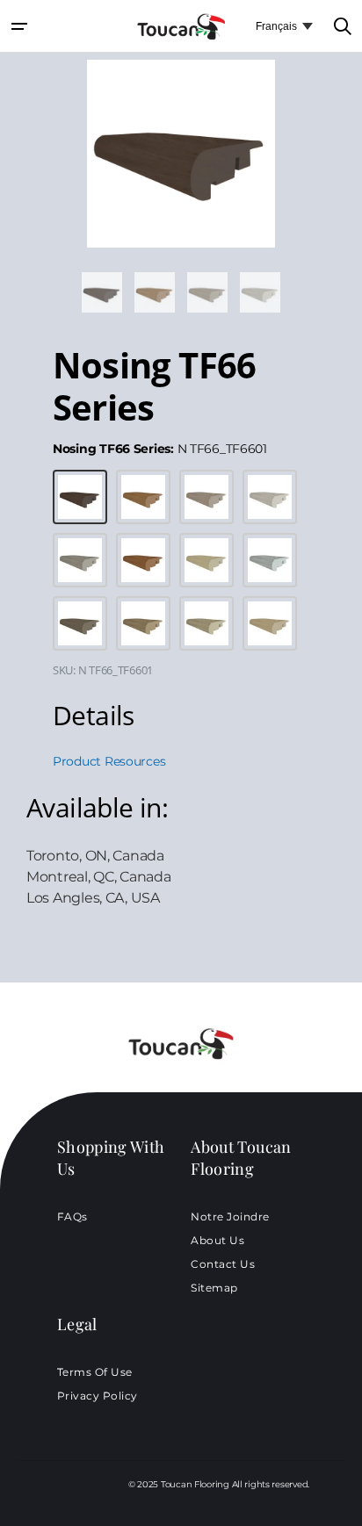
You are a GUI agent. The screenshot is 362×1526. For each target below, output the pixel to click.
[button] (19, 26)
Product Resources (109, 761)
